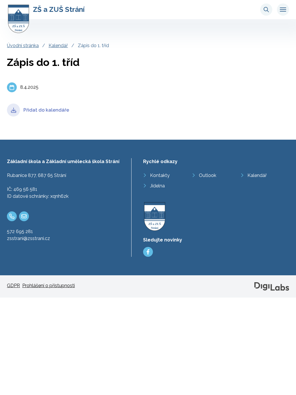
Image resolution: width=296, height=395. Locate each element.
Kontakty (160, 175)
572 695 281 (20, 231)
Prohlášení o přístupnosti (48, 285)
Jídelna (157, 186)
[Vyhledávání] (266, 9)
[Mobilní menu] (283, 9)
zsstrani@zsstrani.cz (28, 238)
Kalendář (58, 45)
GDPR (13, 285)
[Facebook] (148, 252)
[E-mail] (24, 216)
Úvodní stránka (23, 45)
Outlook (207, 175)
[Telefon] (12, 216)
